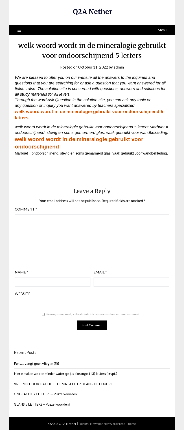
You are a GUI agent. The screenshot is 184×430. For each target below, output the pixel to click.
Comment (26, 209)
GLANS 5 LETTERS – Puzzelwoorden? (42, 404)
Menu (162, 30)
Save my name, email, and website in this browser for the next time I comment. (93, 314)
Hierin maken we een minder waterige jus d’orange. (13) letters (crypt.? (66, 374)
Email (100, 272)
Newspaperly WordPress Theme (113, 424)
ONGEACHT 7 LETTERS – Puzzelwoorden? (46, 394)
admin (119, 67)
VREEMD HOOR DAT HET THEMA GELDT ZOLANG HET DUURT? (64, 384)
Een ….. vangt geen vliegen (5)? (36, 363)
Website (22, 293)
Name (21, 272)
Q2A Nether (92, 11)
